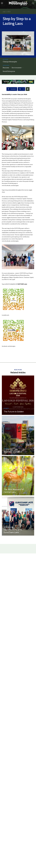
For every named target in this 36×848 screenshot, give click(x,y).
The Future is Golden (14, 411)
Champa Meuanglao (10, 62)
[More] (28, 89)
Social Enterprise (9, 71)
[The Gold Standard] (18, 435)
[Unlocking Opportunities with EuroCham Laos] (18, 516)
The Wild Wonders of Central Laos (14, 490)
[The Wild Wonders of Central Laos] (18, 475)
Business (6, 68)
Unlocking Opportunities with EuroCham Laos (13, 530)
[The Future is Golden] (18, 395)
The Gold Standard (13, 451)
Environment (17, 68)
